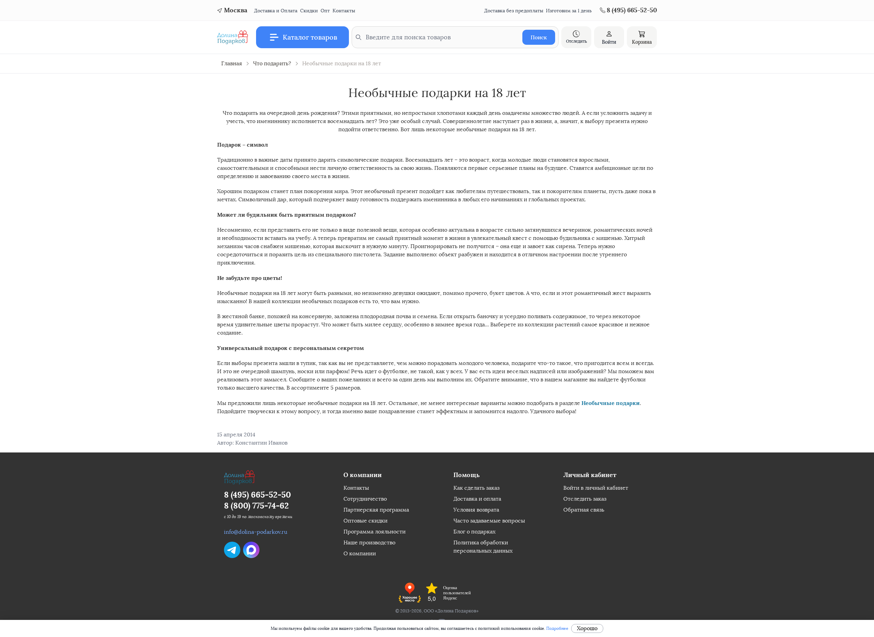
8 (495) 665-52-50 (257, 494)
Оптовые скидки (365, 520)
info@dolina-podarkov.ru (255, 532)
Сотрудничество (365, 499)
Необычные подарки (610, 402)
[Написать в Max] (251, 550)
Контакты (344, 11)
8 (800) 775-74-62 (256, 505)
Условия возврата (476, 509)
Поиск (539, 37)
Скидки (309, 11)
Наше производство (369, 542)
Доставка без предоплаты (513, 11)
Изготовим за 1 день (569, 11)
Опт (325, 11)
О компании (359, 553)
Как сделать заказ (476, 488)
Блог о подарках (474, 531)
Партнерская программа (376, 509)
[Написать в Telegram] (232, 550)
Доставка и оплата (477, 499)
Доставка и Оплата (275, 11)
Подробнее (557, 628)
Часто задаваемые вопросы (489, 520)
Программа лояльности (374, 531)
